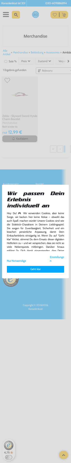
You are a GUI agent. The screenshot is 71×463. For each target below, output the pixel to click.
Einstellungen (57, 259)
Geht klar (35, 269)
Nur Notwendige (16, 261)
